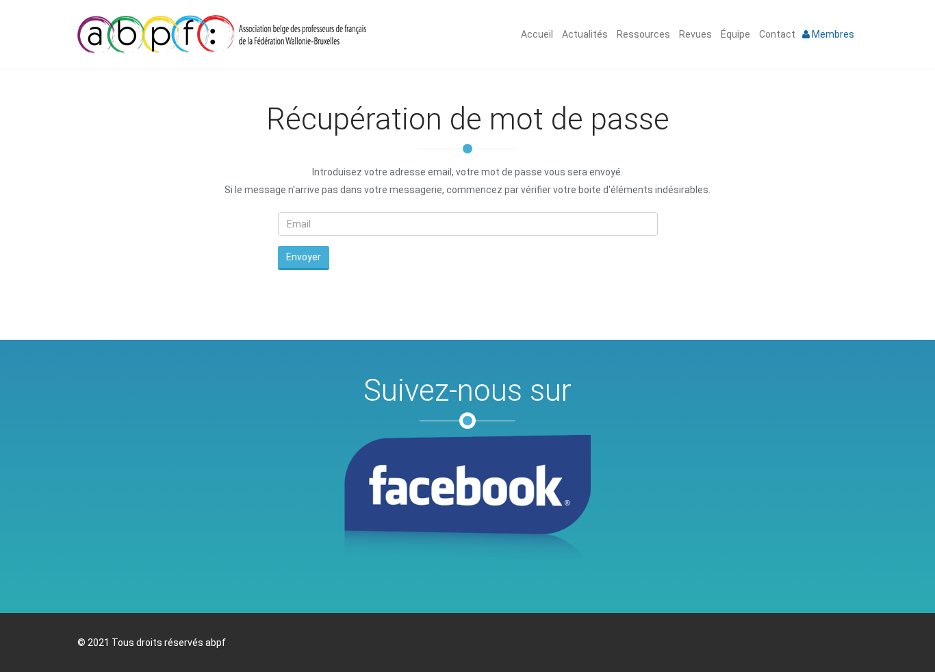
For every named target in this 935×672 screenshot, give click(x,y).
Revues (694, 34)
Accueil (536, 34)
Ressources (642, 34)
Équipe (734, 34)
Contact (776, 34)
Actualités (584, 34)
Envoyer (303, 256)
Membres (832, 34)
